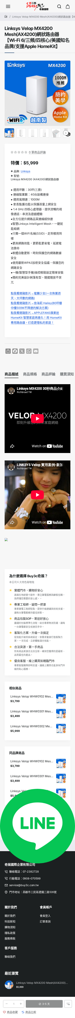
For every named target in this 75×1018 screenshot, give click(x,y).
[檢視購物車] (67, 6)
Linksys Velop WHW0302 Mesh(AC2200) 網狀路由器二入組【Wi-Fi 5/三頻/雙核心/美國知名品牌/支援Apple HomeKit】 (31, 726)
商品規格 (30, 374)
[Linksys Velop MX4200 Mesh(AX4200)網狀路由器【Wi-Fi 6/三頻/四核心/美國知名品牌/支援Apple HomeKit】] (9, 984)
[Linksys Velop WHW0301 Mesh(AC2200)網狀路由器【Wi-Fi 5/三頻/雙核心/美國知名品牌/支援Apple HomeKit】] (61, 713)
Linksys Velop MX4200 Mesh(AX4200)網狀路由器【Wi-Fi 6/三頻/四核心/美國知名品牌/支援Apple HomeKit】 (42, 982)
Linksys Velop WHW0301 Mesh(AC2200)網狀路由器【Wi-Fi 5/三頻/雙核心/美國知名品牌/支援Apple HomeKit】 (31, 711)
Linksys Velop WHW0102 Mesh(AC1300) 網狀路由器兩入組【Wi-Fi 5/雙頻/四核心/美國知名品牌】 (31, 696)
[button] (44, 1004)
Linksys (25, 171)
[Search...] (59, 6)
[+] (21, 1003)
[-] (6, 1003)
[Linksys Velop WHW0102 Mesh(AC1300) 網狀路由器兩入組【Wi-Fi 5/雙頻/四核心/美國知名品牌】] (61, 699)
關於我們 (11, 907)
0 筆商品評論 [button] (37, 152)
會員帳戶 (46, 907)
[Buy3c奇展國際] (8, 6)
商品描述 (11, 374)
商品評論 (48, 374)
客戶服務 (11, 948)
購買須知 (67, 374)
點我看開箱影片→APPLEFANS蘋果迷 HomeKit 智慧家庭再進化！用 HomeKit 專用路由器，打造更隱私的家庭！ (36, 317)
